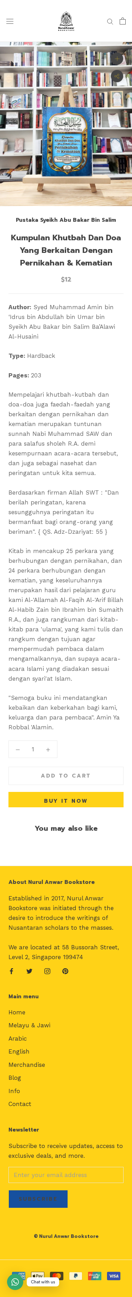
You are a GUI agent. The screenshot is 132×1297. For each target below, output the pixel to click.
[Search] (110, 21)
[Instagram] (47, 971)
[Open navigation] (9, 21)
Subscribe (38, 1199)
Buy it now (66, 801)
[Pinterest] (65, 971)
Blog (14, 1077)
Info (14, 1090)
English (19, 1051)
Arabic (17, 1038)
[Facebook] (11, 971)
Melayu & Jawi (29, 1025)
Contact (19, 1103)
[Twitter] (29, 971)
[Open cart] (123, 20)
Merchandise (26, 1064)
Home (16, 1012)
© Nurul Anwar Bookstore (66, 1236)
